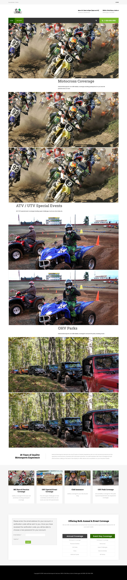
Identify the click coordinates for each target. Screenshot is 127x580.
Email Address (17, 535)
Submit (28, 542)
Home (11, 20)
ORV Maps (19, 20)
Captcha (16, 539)
